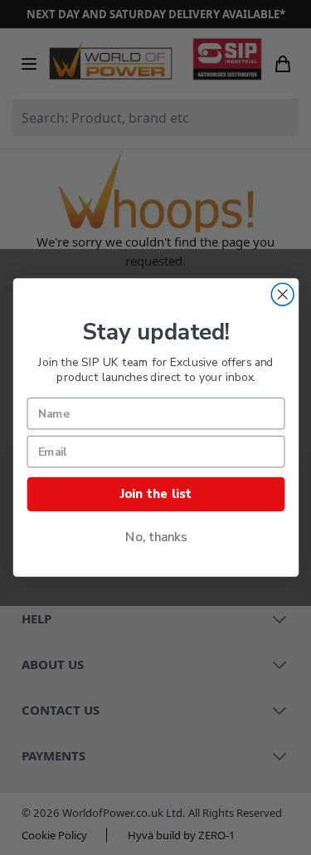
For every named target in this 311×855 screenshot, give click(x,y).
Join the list (155, 494)
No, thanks (155, 537)
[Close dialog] (282, 294)
